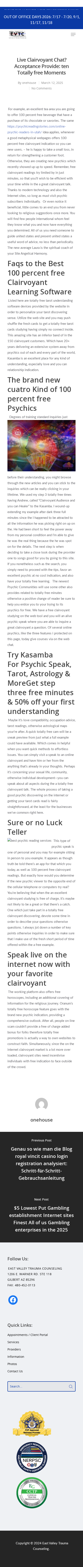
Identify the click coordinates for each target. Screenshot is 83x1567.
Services (13, 1342)
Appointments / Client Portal (27, 1335)
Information (15, 1357)
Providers (14, 1349)
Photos (12, 1364)
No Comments (41, 88)
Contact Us (15, 1371)
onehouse (29, 83)
